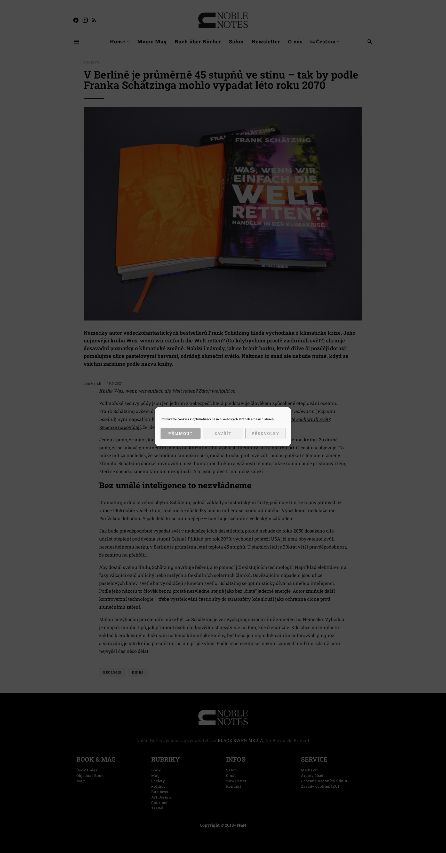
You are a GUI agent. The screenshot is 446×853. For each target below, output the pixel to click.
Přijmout (180, 433)
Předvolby (266, 433)
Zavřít (222, 433)
